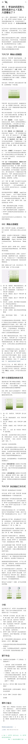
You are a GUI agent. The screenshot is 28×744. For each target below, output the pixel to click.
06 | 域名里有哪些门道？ (16, 739)
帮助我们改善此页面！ (8, 727)
